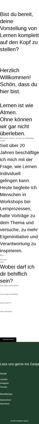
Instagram (4, 383)
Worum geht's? (5, 303)
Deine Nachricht (6, 311)
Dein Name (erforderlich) (9, 286)
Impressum (5, 404)
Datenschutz (5, 400)
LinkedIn (3, 379)
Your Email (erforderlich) (9, 294)
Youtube (3, 387)
